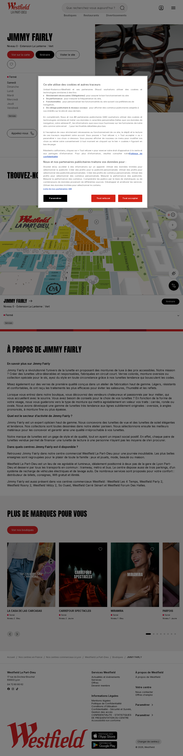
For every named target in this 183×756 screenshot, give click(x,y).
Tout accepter (130, 198)
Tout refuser (103, 198)
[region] (93, 142)
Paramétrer (55, 198)
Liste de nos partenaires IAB (57, 189)
